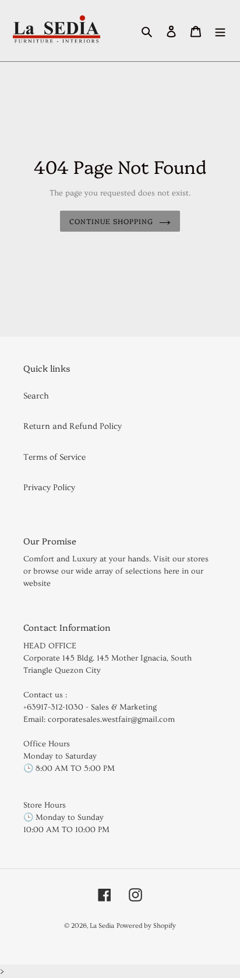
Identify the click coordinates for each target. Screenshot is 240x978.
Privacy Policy (49, 488)
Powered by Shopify (146, 926)
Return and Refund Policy (72, 426)
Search (36, 396)
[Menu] (220, 31)
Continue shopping (111, 221)
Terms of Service (54, 457)
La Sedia (102, 926)
